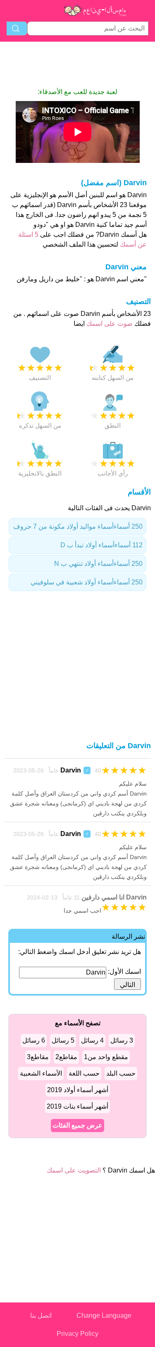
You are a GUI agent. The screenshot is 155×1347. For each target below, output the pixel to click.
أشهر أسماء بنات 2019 (77, 1106)
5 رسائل (63, 1040)
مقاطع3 (38, 1056)
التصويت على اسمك (74, 1170)
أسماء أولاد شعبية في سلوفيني (87, 582)
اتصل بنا (41, 1315)
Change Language (103, 1315)
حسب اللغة (84, 1073)
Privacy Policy (77, 1333)
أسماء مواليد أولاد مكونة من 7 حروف (78, 526)
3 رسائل (121, 1040)
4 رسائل (92, 1040)
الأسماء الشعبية (41, 1073)
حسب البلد (121, 1073)
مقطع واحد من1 (106, 1056)
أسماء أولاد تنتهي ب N (98, 563)
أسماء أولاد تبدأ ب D (101, 545)
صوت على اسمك (109, 323)
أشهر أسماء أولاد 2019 (77, 1089)
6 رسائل (33, 1040)
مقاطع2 (66, 1056)
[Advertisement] (77, 64)
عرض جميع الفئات (77, 1125)
